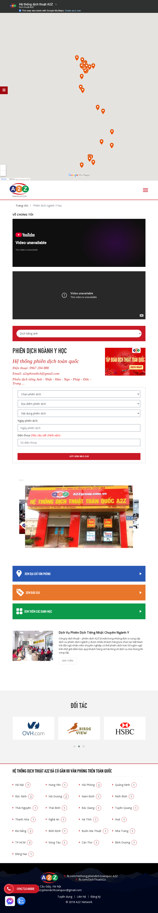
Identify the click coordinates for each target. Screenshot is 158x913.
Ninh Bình (123, 796)
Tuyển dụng (64, 896)
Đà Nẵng (23, 831)
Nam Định (90, 796)
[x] (4, 90)
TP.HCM (22, 842)
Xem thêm (67, 660)
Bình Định (57, 831)
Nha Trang (124, 831)
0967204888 (25, 889)
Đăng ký (96, 896)
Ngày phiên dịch (28, 420)
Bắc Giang (90, 808)
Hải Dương (58, 796)
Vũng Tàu (57, 842)
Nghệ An (56, 819)
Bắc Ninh (23, 796)
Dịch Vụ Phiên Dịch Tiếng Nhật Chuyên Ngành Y (94, 632)
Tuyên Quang (126, 808)
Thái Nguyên (25, 808)
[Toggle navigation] (145, 190)
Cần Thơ (89, 842)
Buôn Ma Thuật (94, 831)
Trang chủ (22, 205)
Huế (120, 819)
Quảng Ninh (125, 785)
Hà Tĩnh (89, 819)
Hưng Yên (57, 785)
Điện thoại (39, 435)
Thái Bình (57, 808)
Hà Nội (22, 785)
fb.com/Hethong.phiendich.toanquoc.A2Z (91, 876)
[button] (74, 746)
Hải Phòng (91, 785)
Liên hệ (81, 896)
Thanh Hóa (24, 819)
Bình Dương (125, 842)
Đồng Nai (23, 854)
